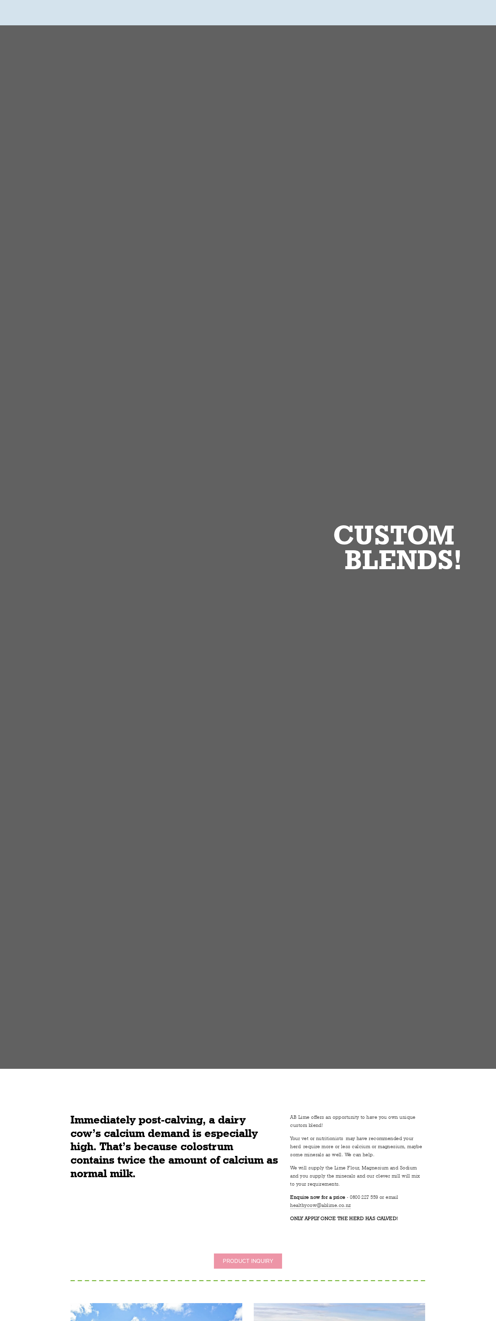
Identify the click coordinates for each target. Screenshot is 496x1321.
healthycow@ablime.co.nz (320, 1205)
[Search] (36, 12)
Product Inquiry (248, 1261)
